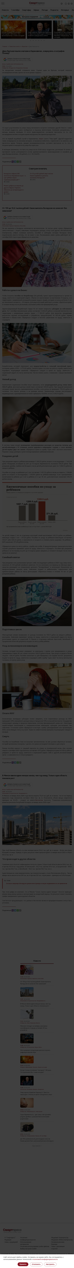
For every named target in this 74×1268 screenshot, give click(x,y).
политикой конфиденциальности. (45, 1259)
